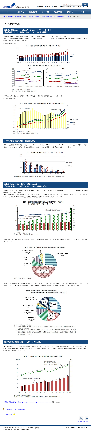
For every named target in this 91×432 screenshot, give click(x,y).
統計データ (10, 16)
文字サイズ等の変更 (66, 6)
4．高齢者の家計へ (8, 414)
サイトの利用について (83, 427)
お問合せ (56, 6)
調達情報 (40, 6)
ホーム (4, 16)
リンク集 (48, 6)
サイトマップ (77, 6)
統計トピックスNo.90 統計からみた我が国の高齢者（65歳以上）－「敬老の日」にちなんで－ (47, 16)
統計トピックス (18, 16)
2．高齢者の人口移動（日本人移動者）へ (16, 409)
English (86, 6)
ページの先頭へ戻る (83, 421)
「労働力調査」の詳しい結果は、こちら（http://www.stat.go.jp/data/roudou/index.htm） (27, 402)
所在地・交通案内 (70, 427)
